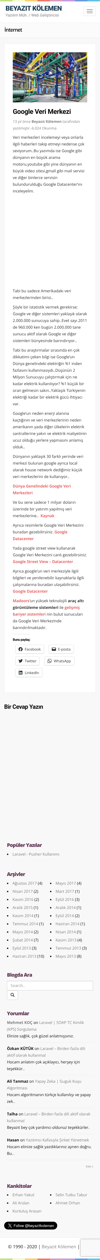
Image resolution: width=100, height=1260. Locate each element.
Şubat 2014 (22, 940)
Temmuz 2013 (68, 948)
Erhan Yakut (23, 1195)
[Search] (12, 995)
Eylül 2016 (65, 899)
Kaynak (47, 516)
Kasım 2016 (22, 899)
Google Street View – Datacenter (43, 561)
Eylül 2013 (21, 948)
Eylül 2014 (65, 915)
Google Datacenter (30, 591)
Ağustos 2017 (24, 883)
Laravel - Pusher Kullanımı (35, 854)
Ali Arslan (20, 1203)
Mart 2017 (65, 891)
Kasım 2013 (66, 940)
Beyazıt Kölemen (59, 1246)
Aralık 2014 (66, 907)
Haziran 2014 (67, 924)
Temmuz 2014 (25, 924)
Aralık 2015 (22, 907)
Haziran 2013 (24, 956)
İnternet (13, 30)
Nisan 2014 (66, 932)
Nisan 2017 (22, 891)
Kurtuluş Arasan (26, 1211)
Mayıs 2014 (22, 932)
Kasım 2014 (22, 915)
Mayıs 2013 (66, 956)
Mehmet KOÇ (19, 1022)
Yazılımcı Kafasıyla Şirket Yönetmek (57, 1140)
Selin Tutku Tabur (71, 1195)
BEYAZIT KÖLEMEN (34, 11)
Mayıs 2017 (66, 883)
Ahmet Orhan (68, 1203)
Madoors (21, 601)
